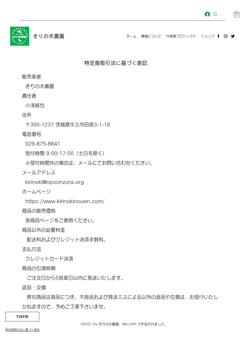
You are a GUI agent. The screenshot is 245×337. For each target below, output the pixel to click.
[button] (236, 14)
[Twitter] (232, 36)
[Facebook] (218, 36)
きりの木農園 (48, 36)
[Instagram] (225, 36)
